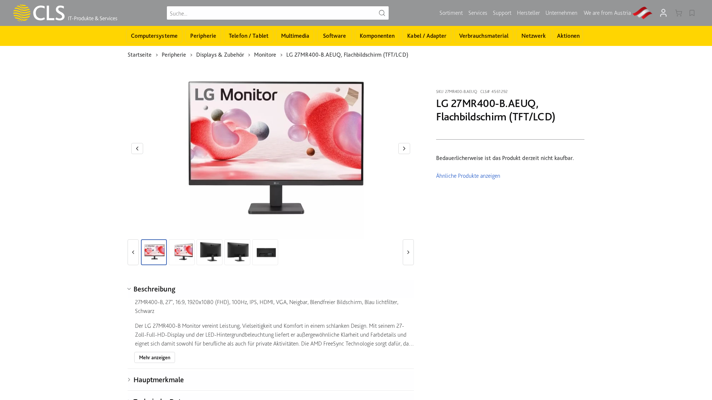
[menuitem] (451, 13)
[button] (137, 148)
